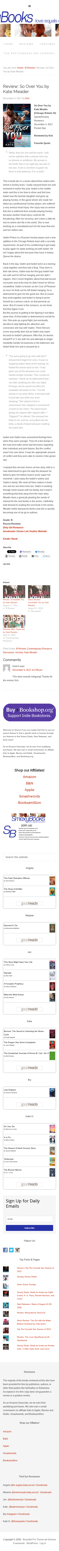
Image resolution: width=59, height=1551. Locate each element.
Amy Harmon (10, 997)
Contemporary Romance (39, 648)
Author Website (38, 531)
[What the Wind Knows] (52, 1001)
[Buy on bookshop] (29, 721)
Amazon (29, 777)
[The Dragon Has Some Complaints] (52, 1048)
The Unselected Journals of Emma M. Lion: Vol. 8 (26, 1053)
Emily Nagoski (10, 1037)
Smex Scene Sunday (26, 1284)
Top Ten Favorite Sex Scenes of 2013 (34, 1329)
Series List (22, 531)
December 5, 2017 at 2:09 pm (27, 670)
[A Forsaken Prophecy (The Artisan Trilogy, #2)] (52, 990)
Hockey (19, 652)
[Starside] (52, 979)
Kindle (6, 539)
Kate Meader (30, 652)
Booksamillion (29, 803)
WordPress (32, 1543)
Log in (43, 1543)
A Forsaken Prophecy (13, 984)
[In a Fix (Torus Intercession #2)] (52, 1143)
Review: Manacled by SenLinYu (31, 1313)
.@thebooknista (15, 1499)
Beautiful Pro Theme (33, 1539)
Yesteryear (9, 1159)
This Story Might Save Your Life (18, 962)
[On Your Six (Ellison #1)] (52, 1132)
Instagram (12, 1514)
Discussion (8, 652)
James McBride (11, 1151)
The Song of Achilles (13, 889)
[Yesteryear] (52, 1165)
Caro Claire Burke (11, 1161)
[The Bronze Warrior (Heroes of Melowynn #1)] (52, 1176)
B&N (29, 783)
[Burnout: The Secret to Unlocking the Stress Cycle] (52, 1037)
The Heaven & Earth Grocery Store (20, 1148)
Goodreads (9, 531)
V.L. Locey (9, 1172)
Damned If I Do (11, 925)
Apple (29, 790)
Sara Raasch (10, 881)
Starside (7, 973)
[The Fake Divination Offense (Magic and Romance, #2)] (52, 884)
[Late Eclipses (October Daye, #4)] (52, 1096)
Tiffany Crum (10, 965)
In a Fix (7, 1137)
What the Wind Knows (14, 994)
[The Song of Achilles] (52, 895)
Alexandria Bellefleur (12, 928)
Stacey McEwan (11, 986)
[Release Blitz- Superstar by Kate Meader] (14, 621)
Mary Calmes (10, 1140)
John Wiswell (10, 1045)
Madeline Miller (11, 891)
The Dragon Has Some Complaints (20, 1042)
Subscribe (29, 1228)
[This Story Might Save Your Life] (52, 968)
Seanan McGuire (11, 1092)
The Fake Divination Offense (17, 878)
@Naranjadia (18, 1521)
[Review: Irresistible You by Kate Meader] (14, 591)
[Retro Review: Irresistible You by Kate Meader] (39, 591)
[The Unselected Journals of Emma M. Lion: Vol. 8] (52, 1059)
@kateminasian (17, 1507)
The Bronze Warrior (13, 1170)
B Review (21, 648)
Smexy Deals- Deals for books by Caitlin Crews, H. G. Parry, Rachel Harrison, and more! (35, 1295)
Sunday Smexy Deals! (27, 1276)
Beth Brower (10, 1056)
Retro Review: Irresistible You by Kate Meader (38, 602)
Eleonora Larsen (11, 1129)
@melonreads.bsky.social (25, 1492)
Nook (15, 539)
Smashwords (29, 796)
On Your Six (9, 1126)
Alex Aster (9, 976)
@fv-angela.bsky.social (22, 1485)
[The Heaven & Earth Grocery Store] (52, 1154)
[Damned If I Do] (52, 932)
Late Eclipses (10, 1090)
